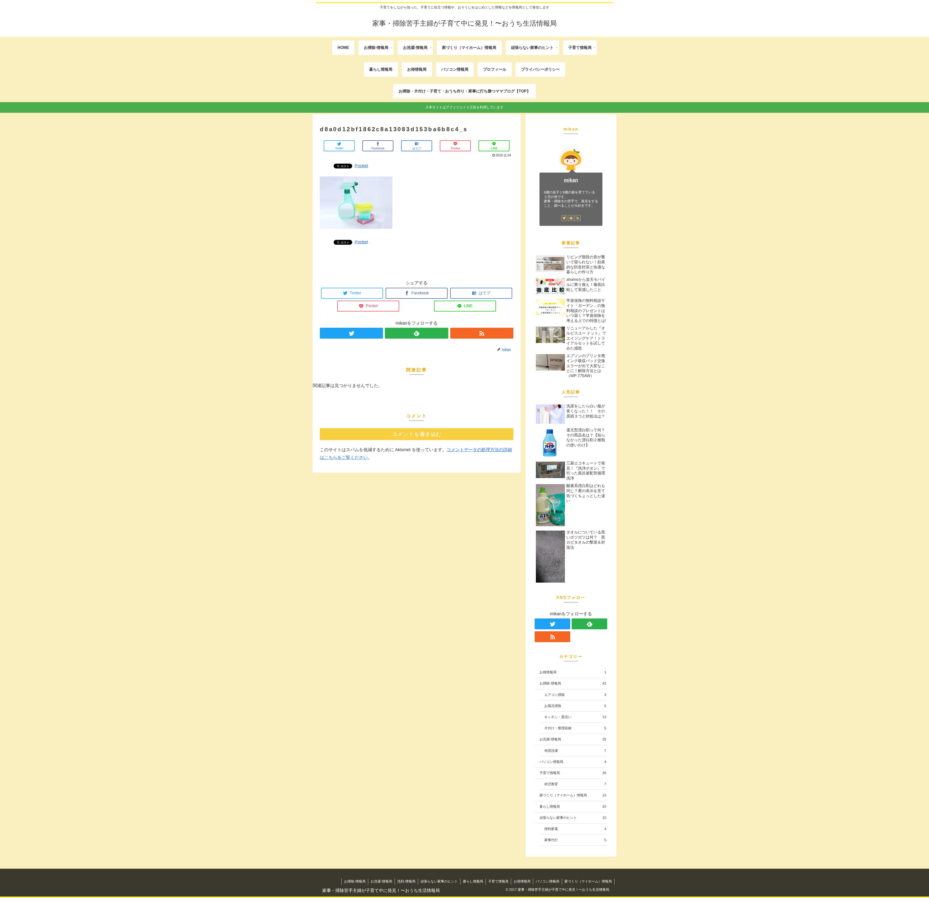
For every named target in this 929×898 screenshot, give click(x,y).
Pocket (361, 165)
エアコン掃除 (575, 695)
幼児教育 (575, 784)
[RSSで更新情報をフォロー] (481, 333)
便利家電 (575, 829)
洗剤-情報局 (406, 881)
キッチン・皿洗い (575, 717)
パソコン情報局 (572, 762)
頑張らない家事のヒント (572, 818)
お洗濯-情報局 (572, 739)
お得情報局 (572, 672)
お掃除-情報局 (572, 683)
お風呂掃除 (575, 706)
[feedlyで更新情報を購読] (416, 333)
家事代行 (575, 840)
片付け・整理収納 (575, 728)
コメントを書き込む (417, 434)
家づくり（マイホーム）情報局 (572, 795)
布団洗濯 (575, 751)
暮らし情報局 (572, 806)
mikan (571, 180)
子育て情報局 (572, 773)
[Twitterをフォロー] (351, 333)
